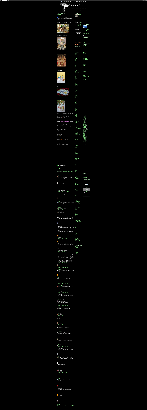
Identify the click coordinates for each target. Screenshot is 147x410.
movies (75, 227)
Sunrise (75, 194)
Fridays (75, 97)
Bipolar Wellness (76, 247)
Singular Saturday (77, 184)
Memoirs (76, 138)
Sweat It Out (76, 195)
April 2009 (84, 134)
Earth (75, 79)
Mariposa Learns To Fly (77, 134)
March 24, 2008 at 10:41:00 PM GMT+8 (63, 224)
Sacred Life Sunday (77, 178)
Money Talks (76, 141)
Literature (76, 129)
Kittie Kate (59, 369)
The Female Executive (77, 201)
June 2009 (84, 132)
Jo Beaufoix (59, 331)
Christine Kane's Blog (85, 176)
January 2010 (84, 125)
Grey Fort (84, 52)
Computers (76, 73)
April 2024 (84, 86)
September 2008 (85, 141)
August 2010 (84, 118)
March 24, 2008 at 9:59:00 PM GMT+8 (63, 220)
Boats (75, 59)
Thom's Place (84, 45)
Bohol (75, 60)
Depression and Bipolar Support (86, 69)
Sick (75, 183)
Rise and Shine (76, 177)
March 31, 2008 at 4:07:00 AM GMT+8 (63, 402)
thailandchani (59, 211)
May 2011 (84, 114)
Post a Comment (58, 404)
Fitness (75, 91)
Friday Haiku (76, 95)
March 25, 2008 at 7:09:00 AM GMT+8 (63, 315)
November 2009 (84, 127)
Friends (75, 98)
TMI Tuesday (76, 197)
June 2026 (84, 81)
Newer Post (58, 405)
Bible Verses (76, 53)
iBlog (75, 226)
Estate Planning (76, 85)
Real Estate (76, 172)
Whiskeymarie (84, 64)
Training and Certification (77, 207)
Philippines (76, 159)
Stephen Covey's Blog (77, 240)
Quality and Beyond (77, 239)
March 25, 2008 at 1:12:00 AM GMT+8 (63, 267)
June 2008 (84, 144)
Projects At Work (76, 238)
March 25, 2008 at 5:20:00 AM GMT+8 (63, 292)
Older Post (73, 405)
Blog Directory (86, 191)
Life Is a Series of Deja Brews (78, 128)
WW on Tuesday (76, 216)
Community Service (77, 72)
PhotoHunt (76, 160)
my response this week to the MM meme (65, 243)
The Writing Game (77, 202)
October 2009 (84, 128)
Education (76, 82)
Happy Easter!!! (59, 14)
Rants (75, 171)
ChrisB (59, 356)
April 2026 (84, 82)
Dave (59, 201)
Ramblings (76, 170)
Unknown (59, 240)
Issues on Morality (77, 121)
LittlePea (59, 378)
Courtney (84, 50)
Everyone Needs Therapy (77, 248)
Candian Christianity (85, 175)
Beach (75, 51)
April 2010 (84, 122)
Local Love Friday (77, 132)
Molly (59, 307)
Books (75, 61)
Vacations (76, 212)
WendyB (59, 313)
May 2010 (84, 121)
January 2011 (84, 115)
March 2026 (84, 83)
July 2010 (84, 119)
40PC (75, 47)
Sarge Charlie (59, 207)
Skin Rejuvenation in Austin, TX (86, 76)
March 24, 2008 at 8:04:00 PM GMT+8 (63, 199)
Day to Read (76, 77)
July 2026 (84, 80)
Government (76, 103)
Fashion (75, 88)
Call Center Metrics (77, 232)
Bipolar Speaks (76, 246)
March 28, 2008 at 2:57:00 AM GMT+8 (63, 398)
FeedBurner (80, 34)
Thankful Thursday (77, 200)
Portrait (75, 166)
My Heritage (76, 144)
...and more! (76, 253)
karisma (59, 337)
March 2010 (84, 123)
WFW (75, 213)
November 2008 (84, 139)
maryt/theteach (60, 285)
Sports (75, 189)
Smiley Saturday (76, 185)
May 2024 (84, 85)
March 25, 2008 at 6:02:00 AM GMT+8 (63, 305)
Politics (75, 165)
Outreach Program (77, 158)
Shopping (76, 181)
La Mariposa (69, 171)
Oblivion (75, 152)
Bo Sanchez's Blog (85, 177)
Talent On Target (76, 241)
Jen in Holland (84, 53)
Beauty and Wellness (77, 52)
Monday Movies (76, 140)
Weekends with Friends (77, 220)
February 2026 (84, 84)
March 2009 (84, 135)
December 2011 (84, 111)
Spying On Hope (76, 190)
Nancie (59, 317)
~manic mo (59, 304)
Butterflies (76, 65)
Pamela (59, 277)
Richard (59, 384)
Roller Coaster (76, 252)
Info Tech (76, 116)
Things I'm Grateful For (77, 203)
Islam (75, 120)
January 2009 (84, 137)
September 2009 (85, 129)
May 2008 (84, 145)
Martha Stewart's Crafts (85, 182)
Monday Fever (76, 139)
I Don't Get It (76, 113)
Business (76, 63)
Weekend (76, 219)
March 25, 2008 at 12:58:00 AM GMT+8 (63, 262)
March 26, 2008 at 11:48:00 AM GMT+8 (63, 372)
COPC (75, 234)
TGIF (75, 196)
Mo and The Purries (60, 299)
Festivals (76, 89)
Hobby (75, 108)
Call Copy (76, 233)
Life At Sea (76, 127)
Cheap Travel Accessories (86, 39)
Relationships (76, 175)
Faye (58, 321)
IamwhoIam (59, 269)
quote (75, 228)
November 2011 (84, 112)
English (75, 83)
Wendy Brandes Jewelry (85, 63)
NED (75, 146)
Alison (59, 344)
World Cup (76, 225)
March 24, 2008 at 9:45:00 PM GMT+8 (63, 209)
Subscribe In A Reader (77, 28)
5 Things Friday (76, 48)
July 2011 (84, 113)
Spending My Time (77, 188)
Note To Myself (76, 151)
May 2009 (84, 133)
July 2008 (84, 143)
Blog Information (85, 29)
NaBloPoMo (76, 147)
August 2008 (84, 142)
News (75, 150)
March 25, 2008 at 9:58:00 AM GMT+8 (63, 346)
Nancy (83, 57)
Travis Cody (59, 326)
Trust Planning (76, 209)
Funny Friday (76, 101)
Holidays (76, 109)
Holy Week (76, 110)
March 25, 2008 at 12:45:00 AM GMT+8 (63, 251)
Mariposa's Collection (77, 135)
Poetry (75, 164)
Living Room (84, 72)
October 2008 (84, 140)
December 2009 (84, 126)
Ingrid (59, 175)
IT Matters (76, 115)
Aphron (83, 47)
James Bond (76, 122)
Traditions (76, 206)
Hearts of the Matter (77, 107)
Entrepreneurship (76, 84)
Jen (58, 216)
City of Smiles (76, 70)
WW (75, 215)
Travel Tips (84, 42)
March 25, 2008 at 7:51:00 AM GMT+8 (63, 324)
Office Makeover (76, 153)
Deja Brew (76, 78)
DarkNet (75, 235)
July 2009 (84, 131)
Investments (76, 119)
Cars (75, 66)
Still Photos (76, 191)
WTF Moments (76, 214)
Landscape (76, 125)
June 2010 (84, 120)
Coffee (75, 71)
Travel (75, 208)
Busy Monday (63, 171)
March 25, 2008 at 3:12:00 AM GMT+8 (63, 283)
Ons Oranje (76, 157)
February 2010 (84, 124)
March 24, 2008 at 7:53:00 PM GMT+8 (63, 195)
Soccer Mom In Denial (85, 59)
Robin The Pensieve (85, 58)
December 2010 (84, 116)
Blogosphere (76, 58)
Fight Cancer (76, 90)
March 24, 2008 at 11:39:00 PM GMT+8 (63, 238)
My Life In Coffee (76, 145)
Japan (75, 123)
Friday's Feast (76, 96)
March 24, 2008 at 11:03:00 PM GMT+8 (63, 233)
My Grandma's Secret (85, 56)
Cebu (75, 67)
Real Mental (76, 251)
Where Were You (76, 222)
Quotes (75, 169)
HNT (75, 104)
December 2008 (84, 138)
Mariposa (59, 181)
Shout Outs (76, 182)
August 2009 (84, 130)
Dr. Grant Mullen (84, 70)
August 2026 (84, 79)
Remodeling (76, 176)
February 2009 (84, 136)
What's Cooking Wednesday (78, 221)
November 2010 (84, 117)
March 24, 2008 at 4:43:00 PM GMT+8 (63, 191)
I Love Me (76, 114)
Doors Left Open (85, 51)
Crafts (75, 76)
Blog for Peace (76, 57)
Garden (75, 102)
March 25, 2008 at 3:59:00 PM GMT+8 (63, 360)
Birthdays (76, 54)
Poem (75, 163)
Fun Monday (66, 171)
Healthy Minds (84, 71)
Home (65, 405)
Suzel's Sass (84, 60)
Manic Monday (76, 133)
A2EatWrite (84, 46)
